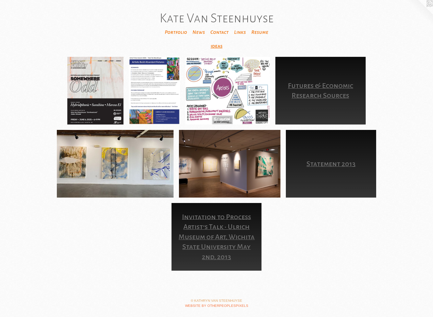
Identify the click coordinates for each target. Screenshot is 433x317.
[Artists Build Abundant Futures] (154, 90)
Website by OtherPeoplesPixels (216, 306)
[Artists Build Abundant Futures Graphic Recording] (227, 90)
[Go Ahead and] (95, 90)
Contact (219, 32)
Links (240, 32)
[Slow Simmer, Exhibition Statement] (115, 164)
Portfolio (176, 32)
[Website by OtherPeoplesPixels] (419, 13)
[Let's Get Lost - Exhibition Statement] (229, 164)
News (198, 32)
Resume (259, 32)
